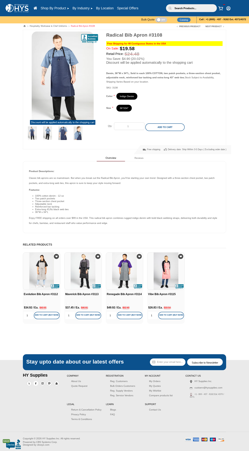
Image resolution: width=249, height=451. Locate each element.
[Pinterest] (49, 383)
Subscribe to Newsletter (205, 362)
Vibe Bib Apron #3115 (162, 294)
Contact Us (155, 409)
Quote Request (79, 386)
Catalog (184, 19)
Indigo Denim (127, 96)
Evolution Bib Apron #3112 (41, 294)
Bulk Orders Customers (122, 386)
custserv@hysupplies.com (208, 387)
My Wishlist (155, 390)
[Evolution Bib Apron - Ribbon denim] (41, 271)
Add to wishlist (56, 256)
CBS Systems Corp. (46, 442)
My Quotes (155, 386)
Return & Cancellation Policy (86, 409)
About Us (76, 381)
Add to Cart (165, 127)
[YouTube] (57, 383)
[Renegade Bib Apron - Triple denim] (124, 271)
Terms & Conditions (81, 419)
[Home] (35, 8)
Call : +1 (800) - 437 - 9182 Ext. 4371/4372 (222, 19)
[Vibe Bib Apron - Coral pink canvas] (165, 271)
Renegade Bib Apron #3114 (124, 294)
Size (109, 108)
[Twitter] (29, 383)
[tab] (111, 157)
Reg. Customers (119, 381)
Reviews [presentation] (138, 158)
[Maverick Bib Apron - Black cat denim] (83, 271)
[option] (32, 133)
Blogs (113, 409)
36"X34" (124, 108)
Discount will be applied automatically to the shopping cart (62, 122)
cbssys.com (43, 444)
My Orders (154, 381)
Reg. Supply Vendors (121, 390)
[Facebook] (35, 383)
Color (109, 96)
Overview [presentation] (111, 157)
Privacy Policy (78, 414)
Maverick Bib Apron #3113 (82, 294)
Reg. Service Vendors (121, 395)
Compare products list (161, 395)
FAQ (112, 414)
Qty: (110, 126)
